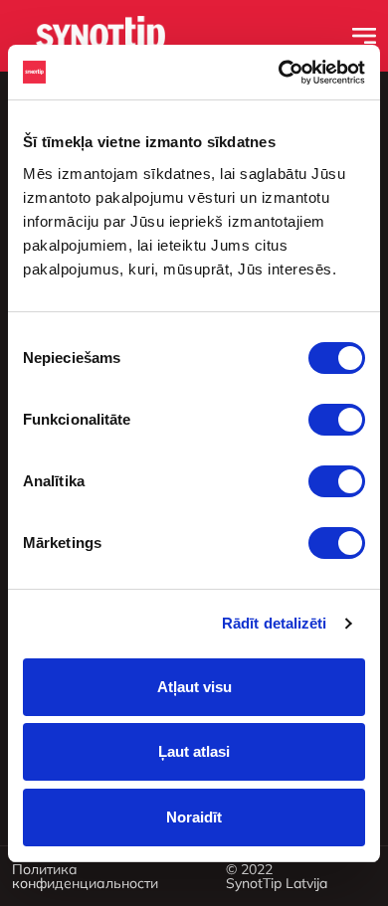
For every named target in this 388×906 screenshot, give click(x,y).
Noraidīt (194, 817)
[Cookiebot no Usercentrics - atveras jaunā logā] (279, 73)
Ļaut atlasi (194, 751)
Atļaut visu (194, 686)
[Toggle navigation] (364, 36)
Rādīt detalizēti (274, 623)
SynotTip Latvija (276, 883)
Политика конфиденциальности (85, 876)
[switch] (336, 420)
